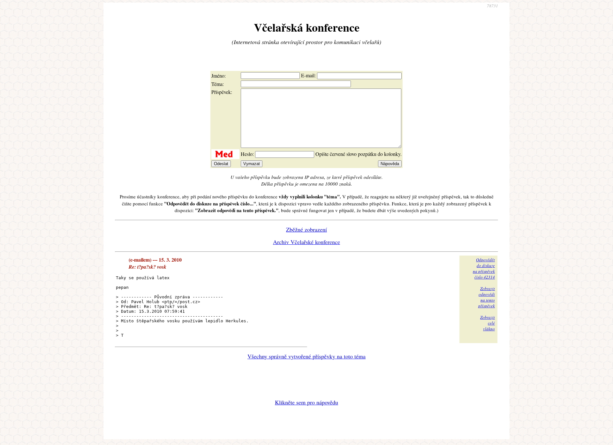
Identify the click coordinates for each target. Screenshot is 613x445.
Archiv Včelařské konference (306, 242)
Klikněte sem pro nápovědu (306, 402)
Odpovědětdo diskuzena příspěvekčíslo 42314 (484, 268)
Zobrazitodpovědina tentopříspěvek (486, 297)
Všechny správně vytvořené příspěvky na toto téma (306, 356)
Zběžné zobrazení (306, 229)
